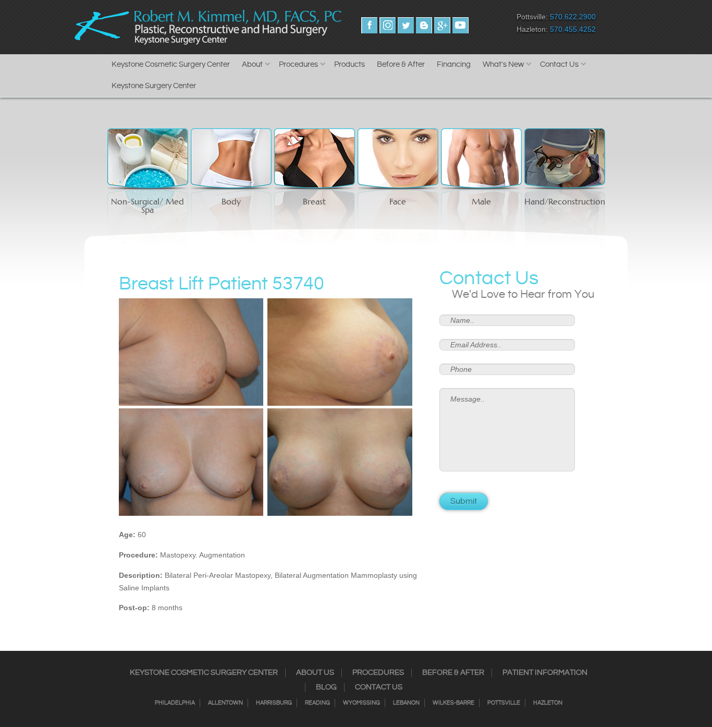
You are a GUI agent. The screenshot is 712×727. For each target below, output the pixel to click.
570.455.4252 (573, 29)
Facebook (369, 25)
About (252, 64)
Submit (463, 501)
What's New (503, 64)
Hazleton (547, 703)
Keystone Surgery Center (154, 86)
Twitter (406, 25)
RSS (424, 25)
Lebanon (406, 703)
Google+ (442, 25)
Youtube (460, 25)
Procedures (298, 64)
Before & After (401, 64)
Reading (317, 703)
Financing (454, 64)
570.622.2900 (573, 17)
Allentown (225, 703)
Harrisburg (274, 703)
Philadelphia (175, 703)
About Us (315, 673)
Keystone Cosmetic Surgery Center (171, 64)
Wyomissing (361, 703)
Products (349, 64)
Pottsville (503, 703)
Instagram (387, 25)
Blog (326, 687)
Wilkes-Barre (453, 703)
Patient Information (544, 673)
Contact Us (559, 64)
